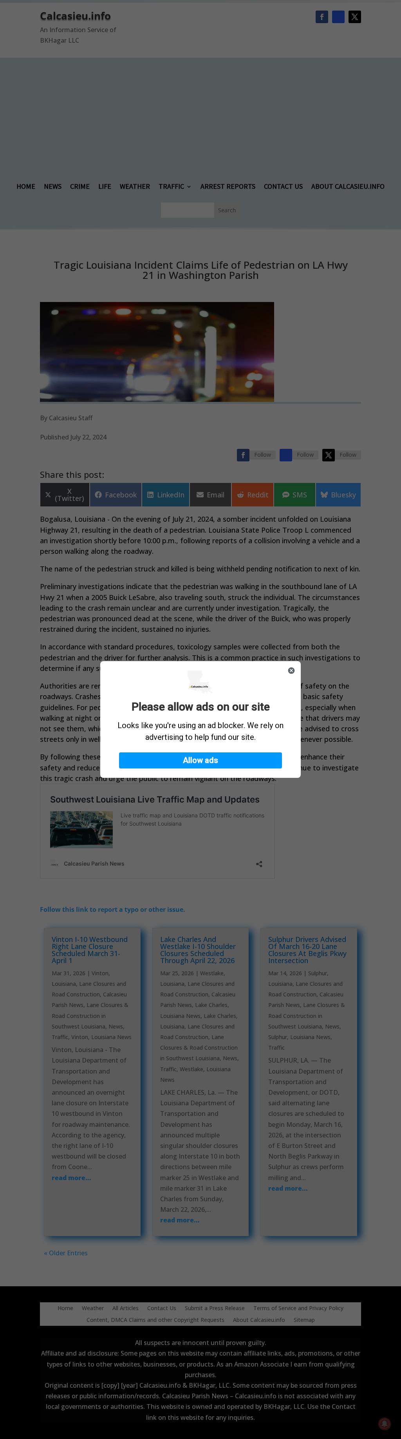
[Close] (291, 670)
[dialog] (200, 719)
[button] (200, 760)
